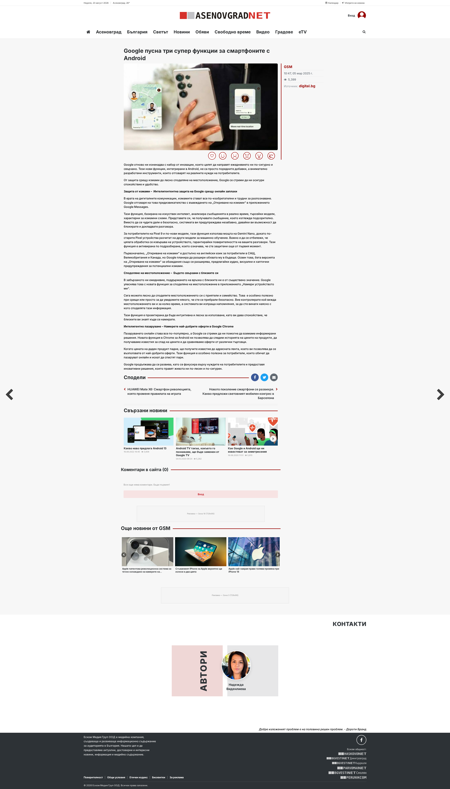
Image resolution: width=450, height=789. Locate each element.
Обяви (202, 31)
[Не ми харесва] (236, 156)
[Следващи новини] (273, 439)
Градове (284, 31)
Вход (351, 15)
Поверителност (93, 777)
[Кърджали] (349, 763)
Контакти (349, 624)
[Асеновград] (225, 15)
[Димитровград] (346, 758)
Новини (182, 31)
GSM (288, 67)
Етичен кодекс (139, 777)
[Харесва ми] (224, 156)
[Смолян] (347, 772)
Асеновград (108, 31)
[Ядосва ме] (248, 156)
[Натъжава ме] (272, 156)
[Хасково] (352, 753)
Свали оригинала (136, 67)
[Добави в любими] (212, 156)
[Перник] (353, 777)
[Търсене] (363, 32)
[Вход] (361, 15)
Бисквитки (158, 777)
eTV (303, 31)
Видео (263, 31)
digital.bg (307, 86)
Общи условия (116, 777)
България (137, 31)
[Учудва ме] (260, 156)
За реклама (177, 777)
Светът (160, 31)
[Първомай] (351, 768)
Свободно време (233, 31)
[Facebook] (361, 740)
